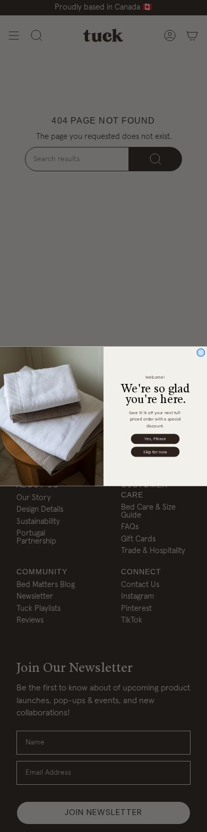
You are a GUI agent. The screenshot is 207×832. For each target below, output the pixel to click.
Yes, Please (155, 438)
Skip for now (155, 451)
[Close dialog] (201, 352)
